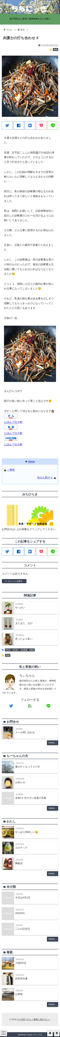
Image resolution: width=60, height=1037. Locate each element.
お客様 (19, 994)
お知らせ (20, 782)
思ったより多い (23, 638)
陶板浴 (19, 863)
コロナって (21, 847)
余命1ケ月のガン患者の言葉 (30, 797)
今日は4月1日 (22, 897)
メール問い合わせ (25, 732)
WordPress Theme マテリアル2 (30, 1035)
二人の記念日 (22, 928)
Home (31, 461)
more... (52, 742)
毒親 (55, 50)
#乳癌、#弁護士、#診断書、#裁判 (20, 650)
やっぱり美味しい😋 (26, 832)
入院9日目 (20, 962)
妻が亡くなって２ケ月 (27, 766)
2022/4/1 (20, 913)
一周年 (11, 469)
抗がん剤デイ (45, 477)
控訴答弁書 (21, 978)
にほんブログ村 (13, 422)
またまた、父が (23, 623)
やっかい (20, 607)
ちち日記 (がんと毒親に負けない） (34, 1019)
